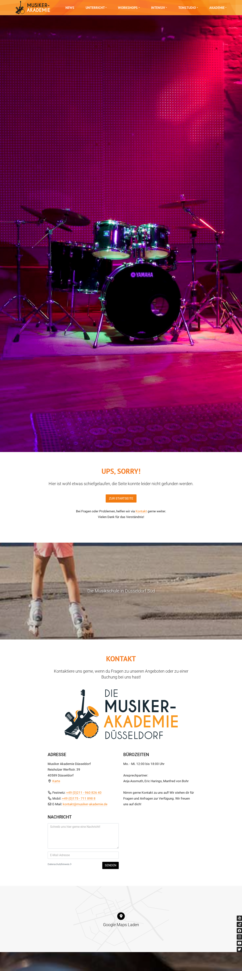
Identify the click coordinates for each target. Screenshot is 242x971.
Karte (56, 781)
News (69, 7)
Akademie (217, 7)
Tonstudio (187, 7)
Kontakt (141, 511)
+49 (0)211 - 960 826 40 (84, 792)
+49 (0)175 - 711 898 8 (78, 798)
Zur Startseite (121, 498)
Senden (110, 865)
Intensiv (158, 7)
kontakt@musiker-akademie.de (85, 804)
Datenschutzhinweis (59, 864)
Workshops (128, 7)
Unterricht (95, 7)
